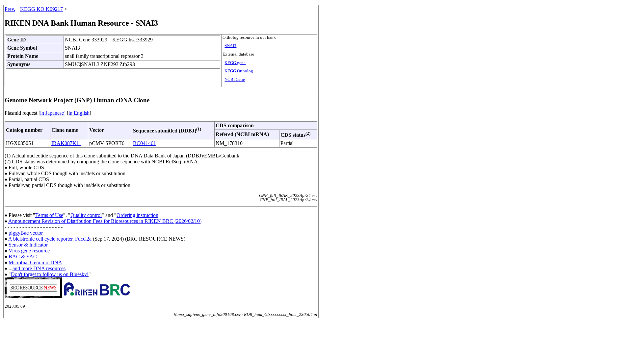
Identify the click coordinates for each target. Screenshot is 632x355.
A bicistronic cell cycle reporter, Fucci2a (50, 239)
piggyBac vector (26, 233)
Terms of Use (49, 215)
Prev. (10, 9)
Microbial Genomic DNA (35, 262)
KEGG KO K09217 (41, 9)
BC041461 (144, 143)
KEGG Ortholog (238, 71)
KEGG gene (235, 62)
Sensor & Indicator (28, 245)
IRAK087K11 (66, 143)
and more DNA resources (39, 268)
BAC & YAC (23, 256)
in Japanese (52, 113)
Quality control (86, 215)
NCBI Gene (234, 79)
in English (79, 113)
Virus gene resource (29, 250)
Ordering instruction (137, 215)
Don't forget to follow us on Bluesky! (50, 274)
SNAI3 (230, 45)
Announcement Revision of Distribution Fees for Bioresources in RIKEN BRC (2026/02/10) (104, 221)
